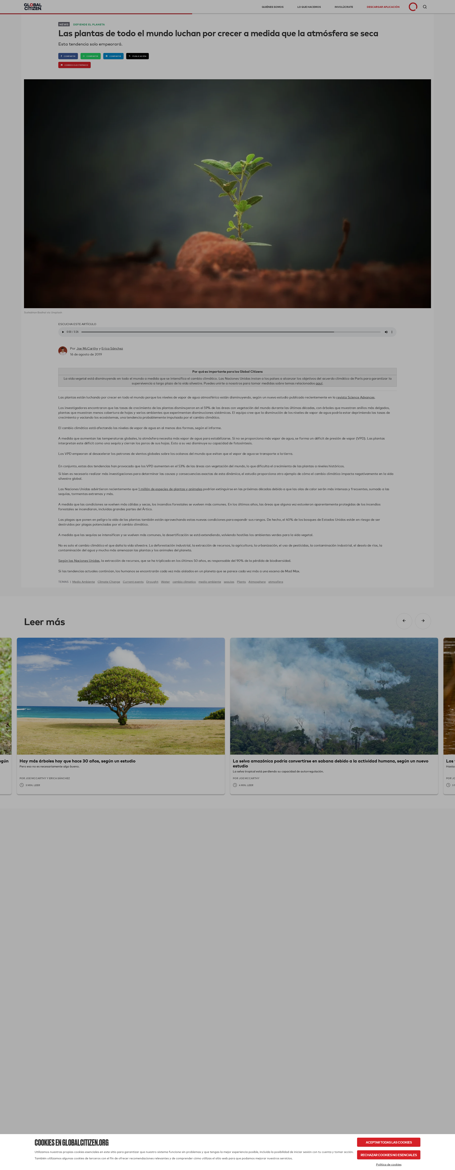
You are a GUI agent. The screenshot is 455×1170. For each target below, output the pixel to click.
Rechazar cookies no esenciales (389, 1155)
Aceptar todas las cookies (389, 1142)
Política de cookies (389, 1164)
